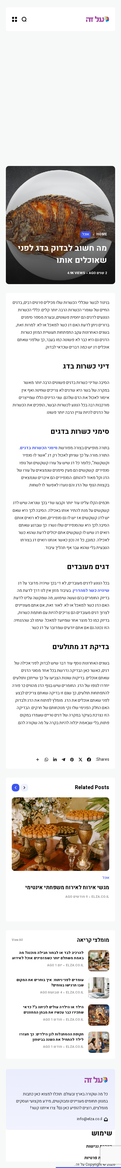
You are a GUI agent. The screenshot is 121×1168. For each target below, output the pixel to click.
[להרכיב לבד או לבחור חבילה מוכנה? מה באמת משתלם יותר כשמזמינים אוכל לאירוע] (98, 960)
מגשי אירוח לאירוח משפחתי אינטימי (67, 888)
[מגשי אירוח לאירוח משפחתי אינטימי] (60, 834)
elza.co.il (100, 897)
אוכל (85, 234)
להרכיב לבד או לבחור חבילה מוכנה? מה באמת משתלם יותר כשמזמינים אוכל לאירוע (48, 955)
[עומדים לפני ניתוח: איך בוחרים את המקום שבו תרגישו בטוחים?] (98, 987)
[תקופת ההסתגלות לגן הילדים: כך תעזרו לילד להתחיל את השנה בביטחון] (98, 1042)
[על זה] (97, 19)
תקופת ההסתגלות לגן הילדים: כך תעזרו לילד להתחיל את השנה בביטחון (51, 1037)
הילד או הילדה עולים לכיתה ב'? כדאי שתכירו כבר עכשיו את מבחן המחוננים (53, 1009)
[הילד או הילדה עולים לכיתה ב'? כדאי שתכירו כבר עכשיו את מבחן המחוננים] (98, 1015)
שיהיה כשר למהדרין (91, 590)
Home (101, 234)
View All (17, 940)
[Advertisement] (60, 95)
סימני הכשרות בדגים (39, 448)
